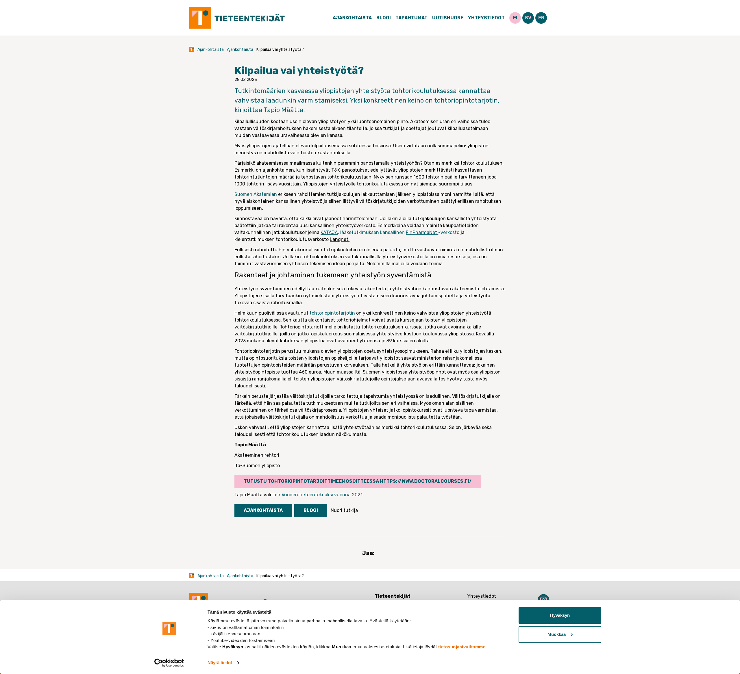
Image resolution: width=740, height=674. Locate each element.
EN (541, 18)
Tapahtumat (411, 18)
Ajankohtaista (352, 18)
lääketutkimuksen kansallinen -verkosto (399, 232)
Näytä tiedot (220, 662)
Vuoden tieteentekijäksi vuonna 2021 (322, 494)
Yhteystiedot (486, 18)
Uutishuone (447, 18)
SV (528, 18)
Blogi (383, 18)
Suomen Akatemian (255, 194)
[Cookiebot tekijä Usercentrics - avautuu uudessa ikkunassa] (169, 662)
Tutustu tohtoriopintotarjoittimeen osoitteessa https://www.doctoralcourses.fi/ (358, 481)
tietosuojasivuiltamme (462, 646)
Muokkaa (556, 634)
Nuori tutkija (344, 510)
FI (515, 18)
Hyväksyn (560, 615)
